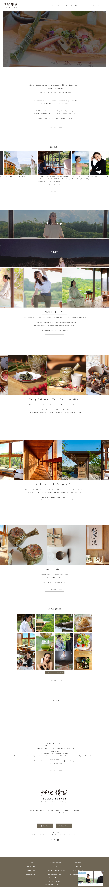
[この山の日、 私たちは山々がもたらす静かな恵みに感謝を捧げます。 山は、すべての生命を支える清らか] (64, 623)
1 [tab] (50, 184)
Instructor (78, 863)
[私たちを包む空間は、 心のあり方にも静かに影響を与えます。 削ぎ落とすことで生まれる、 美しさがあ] (26, 642)
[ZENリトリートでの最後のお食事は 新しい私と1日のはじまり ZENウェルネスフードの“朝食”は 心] (83, 642)
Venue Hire (74, 6)
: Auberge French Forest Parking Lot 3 (50, 748)
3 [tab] (54, 184)
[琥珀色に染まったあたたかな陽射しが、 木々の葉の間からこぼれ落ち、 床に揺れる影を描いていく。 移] (45, 623)
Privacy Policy (54, 878)
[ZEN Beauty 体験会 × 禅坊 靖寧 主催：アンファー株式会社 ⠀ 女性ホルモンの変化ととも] (45, 660)
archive (54, 866)
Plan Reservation (63, 6)
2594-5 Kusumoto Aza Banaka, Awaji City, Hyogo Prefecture (54, 835)
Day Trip (46, 826)
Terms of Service (54, 874)
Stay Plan (64, 826)
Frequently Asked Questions (54, 870)
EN (52, 881)
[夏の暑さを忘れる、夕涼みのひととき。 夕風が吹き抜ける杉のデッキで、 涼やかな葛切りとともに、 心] (45, 642)
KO (56, 881)
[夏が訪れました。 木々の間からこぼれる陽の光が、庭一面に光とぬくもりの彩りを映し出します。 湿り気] (64, 642)
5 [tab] (59, 184)
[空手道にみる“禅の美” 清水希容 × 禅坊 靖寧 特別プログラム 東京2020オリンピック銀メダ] (64, 660)
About (53, 6)
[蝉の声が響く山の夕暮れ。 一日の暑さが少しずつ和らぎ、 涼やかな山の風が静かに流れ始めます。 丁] (83, 623)
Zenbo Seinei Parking (56, 746)
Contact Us (91, 6)
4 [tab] (57, 184)
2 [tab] (52, 184)
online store (101, 6)
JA (49, 881)
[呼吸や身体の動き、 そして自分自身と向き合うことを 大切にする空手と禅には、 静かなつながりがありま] (26, 623)
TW (59, 881)
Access (83, 6)
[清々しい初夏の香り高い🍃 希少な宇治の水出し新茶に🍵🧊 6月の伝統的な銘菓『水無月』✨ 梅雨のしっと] (83, 660)
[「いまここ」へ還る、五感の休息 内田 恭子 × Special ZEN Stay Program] (26, 660)
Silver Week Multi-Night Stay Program (52, 176)
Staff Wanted (78, 870)
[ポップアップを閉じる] (103, 871)
